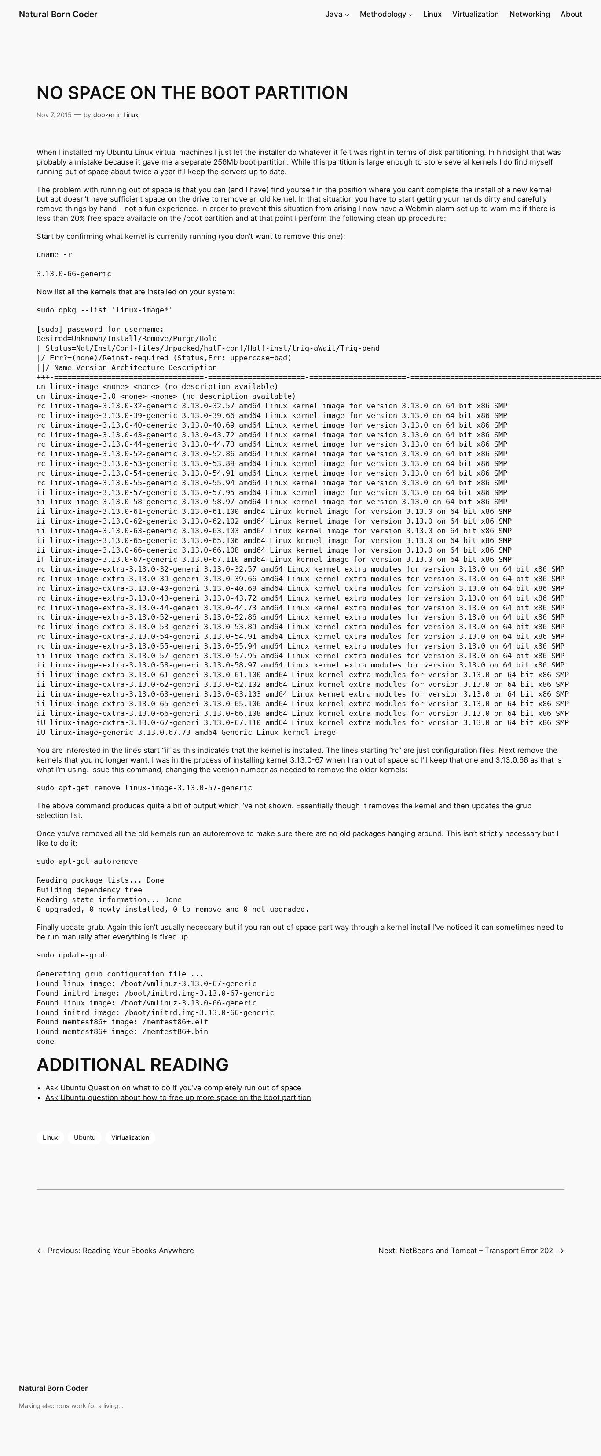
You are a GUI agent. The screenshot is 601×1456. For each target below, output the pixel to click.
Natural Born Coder (58, 14)
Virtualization (130, 1137)
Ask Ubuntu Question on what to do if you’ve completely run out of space (173, 1087)
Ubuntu (84, 1137)
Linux (131, 114)
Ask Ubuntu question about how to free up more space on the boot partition (178, 1097)
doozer (103, 114)
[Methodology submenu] (410, 14)
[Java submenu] (347, 14)
